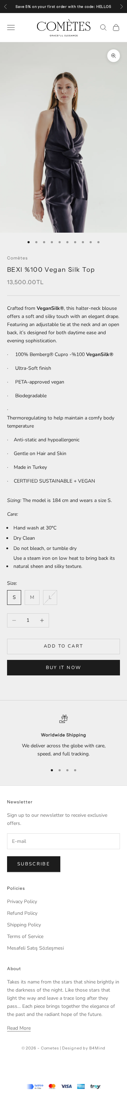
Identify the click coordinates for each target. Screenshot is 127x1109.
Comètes (17, 258)
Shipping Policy (24, 924)
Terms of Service (25, 936)
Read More (19, 1028)
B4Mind (97, 1048)
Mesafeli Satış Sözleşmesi (35, 948)
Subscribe (33, 864)
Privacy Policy (22, 901)
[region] (63, 736)
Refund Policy (22, 913)
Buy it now (63, 667)
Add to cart (64, 646)
